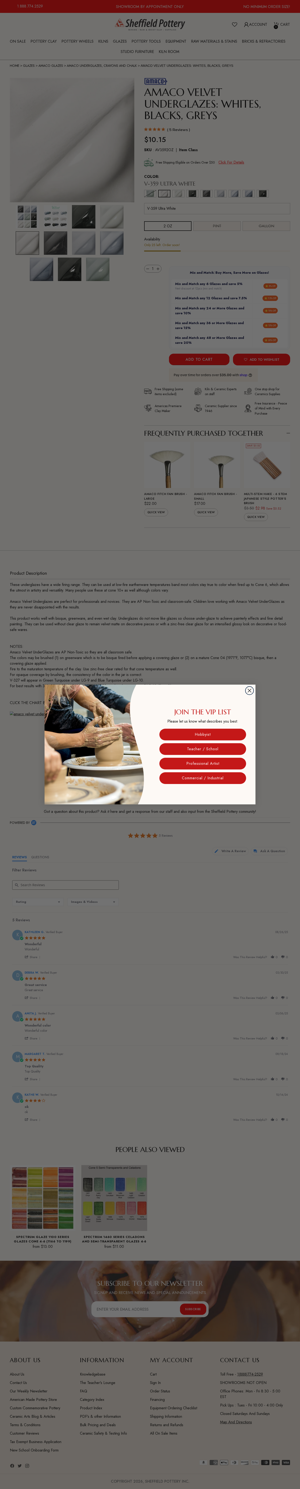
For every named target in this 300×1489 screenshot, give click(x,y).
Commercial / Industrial (203, 778)
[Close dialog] (249, 690)
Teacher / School (202, 749)
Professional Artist (202, 763)
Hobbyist (203, 734)
